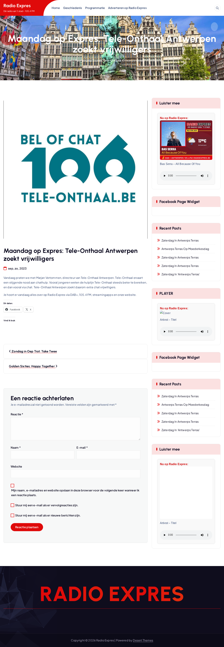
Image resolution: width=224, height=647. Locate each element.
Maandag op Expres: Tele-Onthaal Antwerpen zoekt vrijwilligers (118, 60)
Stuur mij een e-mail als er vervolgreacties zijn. (46, 505)
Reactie (17, 414)
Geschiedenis (72, 8)
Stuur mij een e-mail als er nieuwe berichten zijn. (48, 515)
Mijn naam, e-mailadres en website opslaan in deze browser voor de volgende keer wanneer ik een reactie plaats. (75, 492)
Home (56, 8)
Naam (16, 447)
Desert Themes (143, 640)
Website (16, 466)
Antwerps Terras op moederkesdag (185, 249)
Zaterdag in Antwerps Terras (180, 240)
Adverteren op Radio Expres (127, 8)
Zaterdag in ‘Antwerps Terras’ (181, 274)
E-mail (82, 447)
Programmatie (95, 8)
